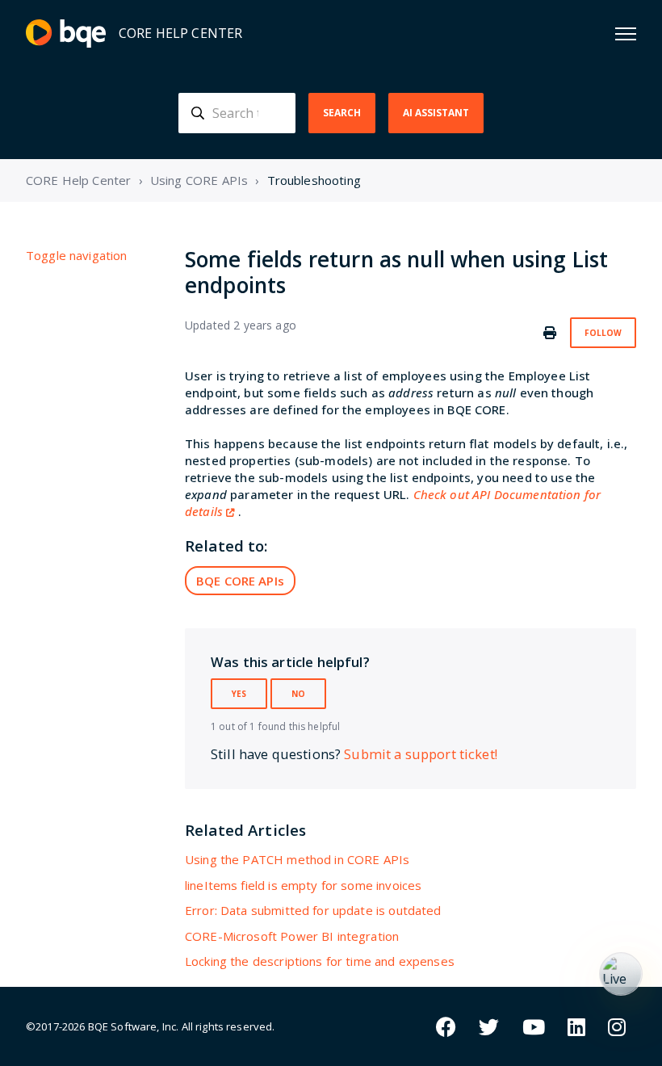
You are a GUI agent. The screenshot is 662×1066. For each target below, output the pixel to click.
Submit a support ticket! (420, 754)
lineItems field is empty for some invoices (303, 885)
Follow (603, 332)
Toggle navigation (77, 255)
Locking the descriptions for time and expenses (320, 961)
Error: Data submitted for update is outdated (313, 910)
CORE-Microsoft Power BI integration (292, 936)
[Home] (66, 33)
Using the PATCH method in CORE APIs (297, 859)
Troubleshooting (314, 180)
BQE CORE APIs (240, 581)
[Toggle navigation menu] (626, 34)
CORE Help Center (78, 180)
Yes (239, 693)
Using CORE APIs (199, 180)
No (298, 693)
